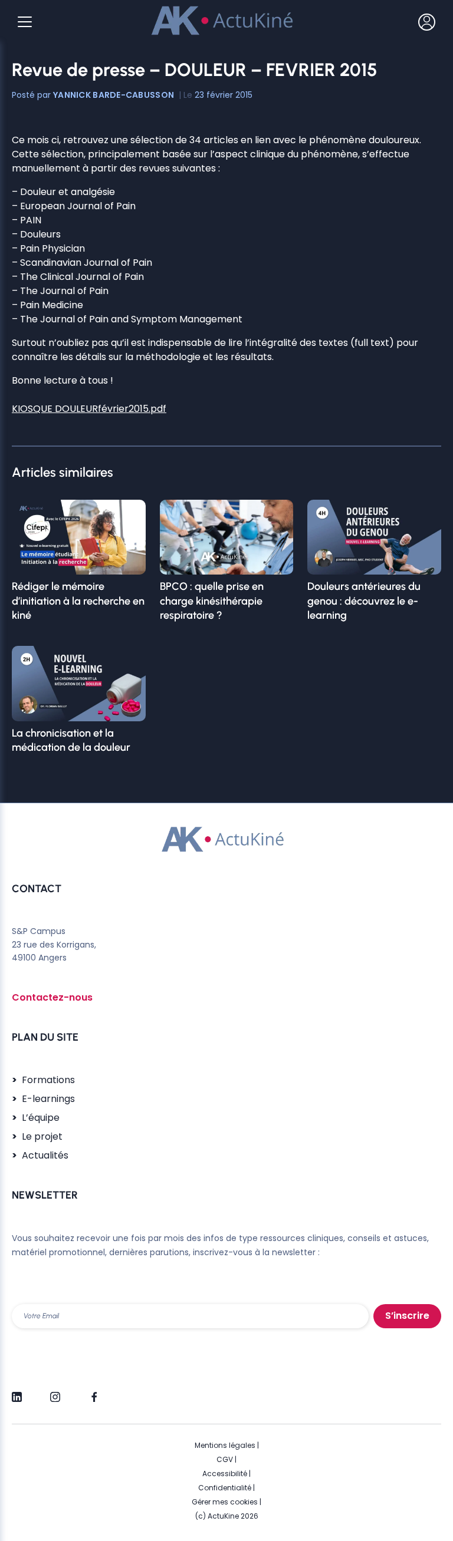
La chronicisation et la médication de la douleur (71, 740)
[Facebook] (93, 1392)
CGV (224, 1459)
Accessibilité (224, 1474)
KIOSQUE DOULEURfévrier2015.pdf (89, 408)
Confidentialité (224, 1488)
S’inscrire (407, 1315)
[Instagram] (55, 1392)
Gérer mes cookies (225, 1502)
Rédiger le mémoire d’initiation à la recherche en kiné (78, 601)
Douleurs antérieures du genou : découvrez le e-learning (364, 601)
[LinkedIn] (17, 1392)
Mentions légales (225, 1445)
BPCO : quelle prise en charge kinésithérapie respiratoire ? (212, 601)
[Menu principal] (25, 22)
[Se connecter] (426, 22)
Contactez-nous (52, 997)
